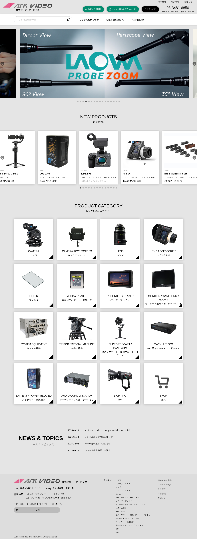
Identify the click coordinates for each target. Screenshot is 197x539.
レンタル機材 (106, 480)
